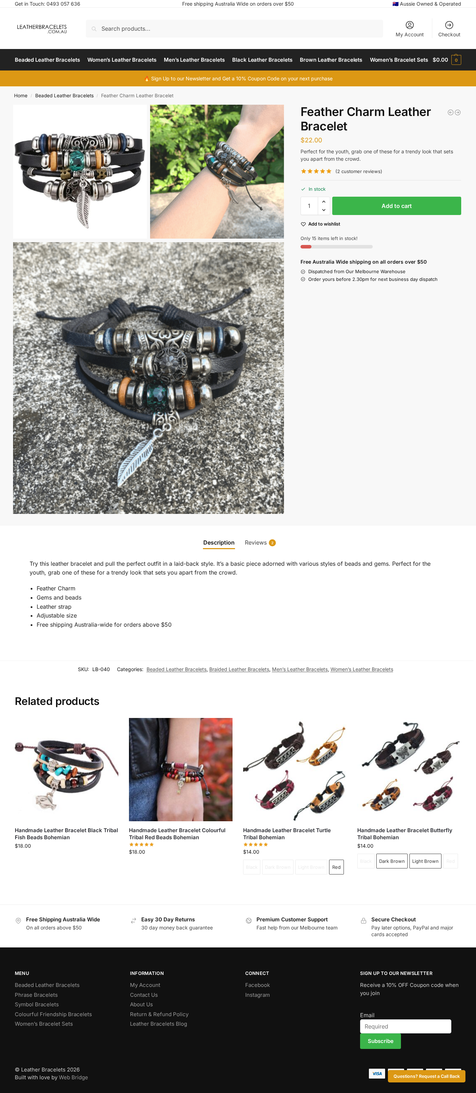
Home (20, 95)
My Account (410, 34)
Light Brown (311, 867)
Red (336, 867)
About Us (141, 1004)
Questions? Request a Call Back (427, 1076)
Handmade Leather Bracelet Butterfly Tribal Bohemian (404, 834)
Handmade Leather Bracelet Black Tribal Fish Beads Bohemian (66, 834)
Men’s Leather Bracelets (300, 669)
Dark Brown (278, 867)
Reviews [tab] (259, 542)
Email (367, 1015)
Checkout (449, 34)
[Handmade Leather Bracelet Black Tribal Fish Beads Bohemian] (66, 770)
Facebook (257, 985)
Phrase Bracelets (36, 994)
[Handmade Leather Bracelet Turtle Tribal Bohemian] (295, 770)
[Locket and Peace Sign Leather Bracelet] (450, 112)
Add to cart (397, 205)
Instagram (257, 994)
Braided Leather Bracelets (239, 669)
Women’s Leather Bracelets (361, 669)
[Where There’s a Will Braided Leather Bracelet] (457, 112)
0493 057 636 (63, 4)
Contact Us (144, 994)
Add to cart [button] (66, 861)
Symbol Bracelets (37, 1004)
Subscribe (381, 1041)
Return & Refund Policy (159, 1014)
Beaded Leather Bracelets (64, 95)
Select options (294, 887)
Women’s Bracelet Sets (44, 1023)
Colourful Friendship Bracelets (53, 1014)
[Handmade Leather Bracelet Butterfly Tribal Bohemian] (409, 770)
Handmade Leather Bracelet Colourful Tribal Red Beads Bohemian (177, 834)
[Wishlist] (108, 728)
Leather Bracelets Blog (158, 1023)
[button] (447, 59)
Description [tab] (219, 542)
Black (252, 867)
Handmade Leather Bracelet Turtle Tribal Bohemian (287, 834)
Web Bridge (73, 1077)
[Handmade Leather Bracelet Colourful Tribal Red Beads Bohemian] (181, 770)
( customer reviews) (358, 171)
